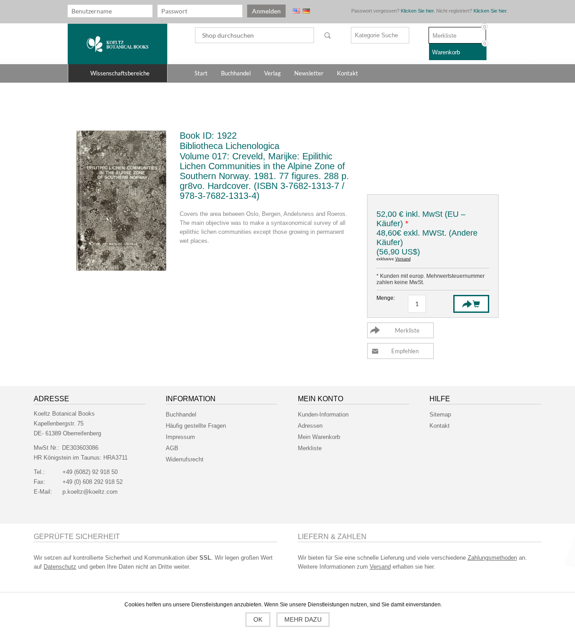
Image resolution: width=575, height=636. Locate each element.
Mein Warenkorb (319, 437)
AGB (172, 448)
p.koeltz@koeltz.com (90, 491)
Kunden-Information (323, 414)
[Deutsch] (306, 11)
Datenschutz (60, 566)
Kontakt (439, 425)
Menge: (385, 298)
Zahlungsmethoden (492, 557)
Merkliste (310, 448)
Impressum (180, 437)
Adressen (310, 425)
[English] (296, 11)
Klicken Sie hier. (418, 10)
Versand (403, 259)
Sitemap (440, 414)
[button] (118, 73)
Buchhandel (181, 414)
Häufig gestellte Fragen (196, 425)
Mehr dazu (303, 619)
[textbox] (254, 35)
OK (257, 619)
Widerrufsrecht (184, 459)
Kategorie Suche (376, 35)
